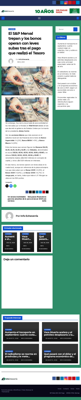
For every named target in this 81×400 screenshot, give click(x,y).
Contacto (66, 388)
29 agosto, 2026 (52, 338)
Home (59, 388)
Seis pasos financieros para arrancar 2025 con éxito (36, 199)
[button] (74, 18)
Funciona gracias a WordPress (11, 390)
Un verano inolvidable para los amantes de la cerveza (17, 199)
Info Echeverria (24, 59)
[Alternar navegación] (39, 18)
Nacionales (9, 351)
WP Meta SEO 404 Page (57, 393)
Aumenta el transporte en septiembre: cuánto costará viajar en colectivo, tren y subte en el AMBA (67, 48)
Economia (12, 29)
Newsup (28, 390)
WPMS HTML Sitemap (73, 393)
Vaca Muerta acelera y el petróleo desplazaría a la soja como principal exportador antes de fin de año (67, 62)
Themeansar (5, 391)
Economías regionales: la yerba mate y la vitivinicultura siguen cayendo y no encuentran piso (67, 101)
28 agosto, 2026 (13, 360)
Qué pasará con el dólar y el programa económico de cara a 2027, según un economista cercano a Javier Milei (67, 87)
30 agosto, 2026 (13, 338)
